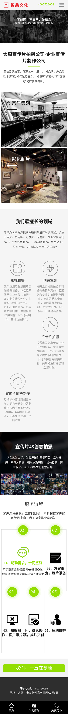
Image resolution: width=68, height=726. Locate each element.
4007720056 (46, 4)
